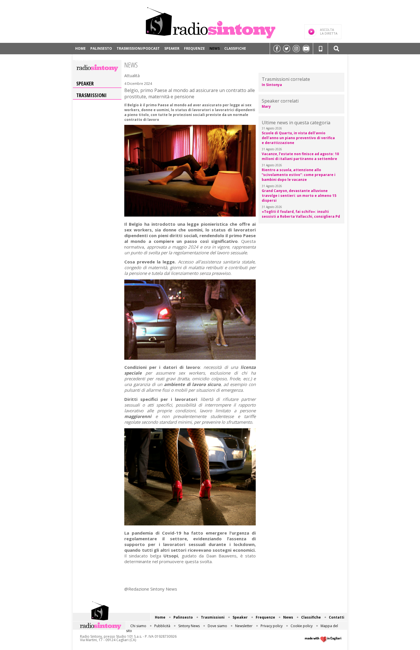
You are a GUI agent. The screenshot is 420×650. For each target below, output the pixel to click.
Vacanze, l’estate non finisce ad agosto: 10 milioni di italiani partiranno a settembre (300, 156)
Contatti (84, 59)
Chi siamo (138, 625)
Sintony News (189, 625)
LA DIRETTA (328, 31)
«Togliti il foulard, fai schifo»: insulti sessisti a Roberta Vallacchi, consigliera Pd (301, 214)
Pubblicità (162, 625)
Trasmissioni (91, 95)
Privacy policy (272, 625)
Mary (266, 106)
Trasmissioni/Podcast (138, 48)
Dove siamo (217, 625)
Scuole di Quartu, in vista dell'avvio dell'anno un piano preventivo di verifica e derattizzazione (298, 138)
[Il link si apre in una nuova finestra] (277, 48)
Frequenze (194, 48)
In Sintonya (272, 84)
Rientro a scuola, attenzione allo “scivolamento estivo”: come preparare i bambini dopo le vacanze (298, 174)
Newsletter (244, 625)
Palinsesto (101, 48)
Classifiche (235, 48)
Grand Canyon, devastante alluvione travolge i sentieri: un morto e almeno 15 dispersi (299, 195)
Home (80, 48)
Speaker (171, 48)
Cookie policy (302, 625)
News (214, 48)
